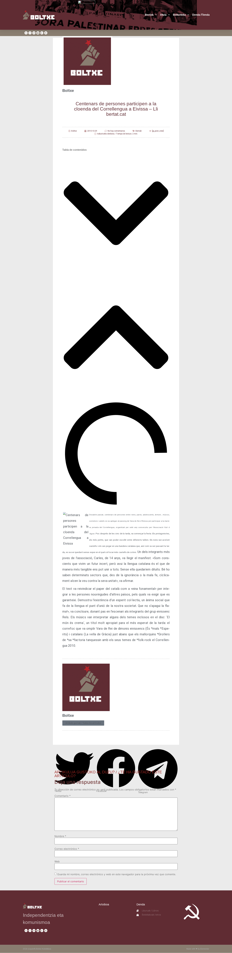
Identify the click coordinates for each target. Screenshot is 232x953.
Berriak (149, 14)
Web (57, 861)
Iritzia (163, 14)
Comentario (62, 796)
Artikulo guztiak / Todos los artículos (83, 723)
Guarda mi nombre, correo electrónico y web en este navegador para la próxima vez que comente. (116, 874)
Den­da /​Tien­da (201, 14)
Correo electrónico (66, 849)
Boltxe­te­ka (179, 14)
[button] (116, 214)
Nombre (60, 836)
